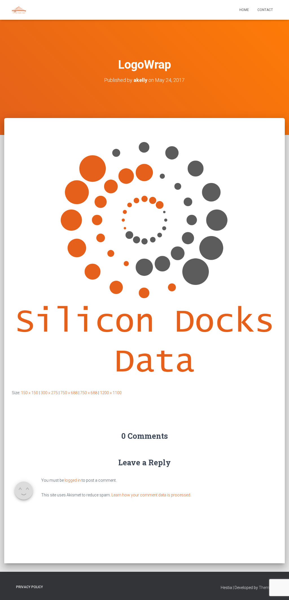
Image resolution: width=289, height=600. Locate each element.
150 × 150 (29, 392)
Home (244, 10)
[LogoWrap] (144, 259)
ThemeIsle (268, 587)
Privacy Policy (29, 587)
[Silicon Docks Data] (19, 10)
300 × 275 (49, 392)
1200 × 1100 (111, 392)
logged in (73, 480)
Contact (265, 10)
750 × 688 (69, 392)
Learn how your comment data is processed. (151, 495)
